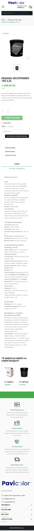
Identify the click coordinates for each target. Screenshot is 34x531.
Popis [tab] (17, 164)
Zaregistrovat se (22, 6)
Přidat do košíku (13, 118)
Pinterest (12, 126)
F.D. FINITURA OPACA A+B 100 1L (24, 382)
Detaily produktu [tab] (17, 169)
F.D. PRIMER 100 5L (9, 382)
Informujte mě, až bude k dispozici (17, 136)
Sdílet (7, 126)
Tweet (9, 126)
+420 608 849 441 (9, 502)
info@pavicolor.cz (9, 499)
